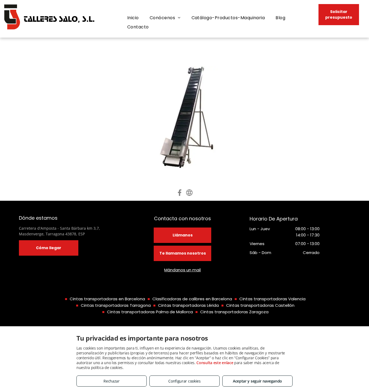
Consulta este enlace (214, 362)
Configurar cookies (184, 381)
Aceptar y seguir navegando (257, 381)
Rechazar (111, 381)
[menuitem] (133, 17)
